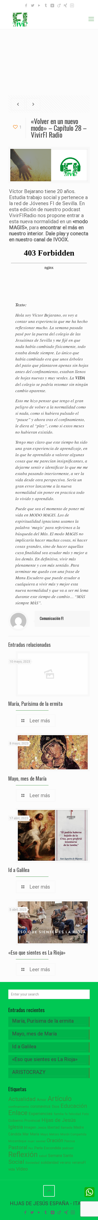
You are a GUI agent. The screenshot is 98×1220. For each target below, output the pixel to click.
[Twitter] (32, 5)
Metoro (54, 1134)
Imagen (30, 1127)
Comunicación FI (52, 618)
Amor (41, 1100)
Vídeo (22, 1169)
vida (11, 1169)
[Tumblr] (45, 5)
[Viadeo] (59, 5)
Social (16, 1161)
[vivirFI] (49, 19)
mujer (31, 1141)
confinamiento (18, 1107)
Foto (85, 1114)
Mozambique (17, 1141)
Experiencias (41, 1113)
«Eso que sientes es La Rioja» (37, 952)
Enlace (17, 1113)
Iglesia (15, 1127)
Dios (55, 1106)
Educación (74, 1106)
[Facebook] (26, 5)
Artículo (59, 1099)
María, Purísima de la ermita (35, 703)
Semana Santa (60, 1155)
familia (59, 1114)
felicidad (75, 1114)
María (34, 1134)
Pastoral (17, 1147)
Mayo (44, 1134)
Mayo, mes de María (27, 778)
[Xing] (65, 5)
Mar (26, 1134)
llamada (66, 1127)
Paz (30, 1148)
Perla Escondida (47, 1148)
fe (66, 1114)
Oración (55, 1140)
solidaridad (50, 1162)
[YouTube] (39, 5)
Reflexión (23, 1154)
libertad (53, 1127)
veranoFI (79, 1162)
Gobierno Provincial (24, 1121)
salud (43, 1156)
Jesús (41, 1127)
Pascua (69, 1141)
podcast (68, 1148)
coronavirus (40, 1106)
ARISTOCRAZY (28, 1072)
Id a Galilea (18, 870)
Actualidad (22, 1099)
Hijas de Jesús (58, 1120)
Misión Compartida (73, 1134)
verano (65, 1162)
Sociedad (32, 1163)
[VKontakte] (52, 5)
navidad (40, 1141)
